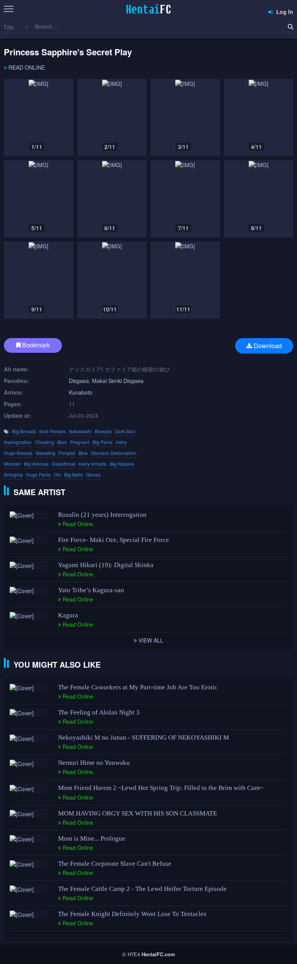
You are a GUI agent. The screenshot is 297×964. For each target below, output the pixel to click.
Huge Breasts (18, 453)
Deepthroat (63, 463)
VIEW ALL (150, 640)
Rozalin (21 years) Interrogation (102, 514)
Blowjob (103, 431)
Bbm (62, 442)
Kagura (68, 615)
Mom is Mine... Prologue (91, 838)
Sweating (45, 453)
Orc (57, 474)
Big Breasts (24, 431)
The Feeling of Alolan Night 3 (99, 712)
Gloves (93, 474)
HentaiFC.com (158, 954)
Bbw (83, 453)
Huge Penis (38, 474)
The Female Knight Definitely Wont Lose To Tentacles (132, 914)
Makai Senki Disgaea (117, 381)
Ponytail (66, 453)
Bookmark (35, 345)
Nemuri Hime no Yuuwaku (94, 762)
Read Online (26, 67)
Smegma (13, 474)
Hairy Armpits (93, 463)
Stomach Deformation (114, 453)
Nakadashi (80, 431)
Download (267, 345)
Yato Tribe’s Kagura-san (91, 590)
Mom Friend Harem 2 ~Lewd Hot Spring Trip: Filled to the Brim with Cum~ (160, 787)
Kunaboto (80, 392)
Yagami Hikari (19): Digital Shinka (106, 565)
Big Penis (102, 442)
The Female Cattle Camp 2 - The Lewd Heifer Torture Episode (142, 888)
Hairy (121, 442)
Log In (284, 11)
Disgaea (79, 381)
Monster (12, 463)
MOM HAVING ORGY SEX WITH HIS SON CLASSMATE (137, 813)
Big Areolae (36, 463)
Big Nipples (122, 463)
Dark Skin (125, 431)
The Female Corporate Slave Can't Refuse (114, 863)
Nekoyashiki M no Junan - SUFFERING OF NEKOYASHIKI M (143, 737)
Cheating (44, 442)
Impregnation (18, 442)
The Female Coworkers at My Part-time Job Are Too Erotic (138, 687)
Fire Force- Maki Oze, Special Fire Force (113, 540)
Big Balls (73, 474)
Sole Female (52, 431)
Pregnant (79, 442)
